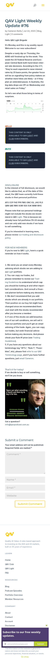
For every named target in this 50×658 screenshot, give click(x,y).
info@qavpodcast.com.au (17, 424)
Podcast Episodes (13, 591)
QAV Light (9, 568)
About (8, 613)
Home (8, 560)
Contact (9, 617)
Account (9, 621)
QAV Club (9, 564)
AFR (40, 66)
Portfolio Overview (14, 595)
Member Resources (14, 599)
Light (7, 34)
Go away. (25, 656)
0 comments (17, 34)
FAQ (7, 573)
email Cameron (26, 358)
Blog (39, 31)
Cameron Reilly (15, 31)
